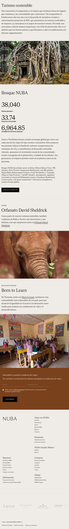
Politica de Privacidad (19, 389)
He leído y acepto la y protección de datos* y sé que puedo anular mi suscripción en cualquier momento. (25, 390)
